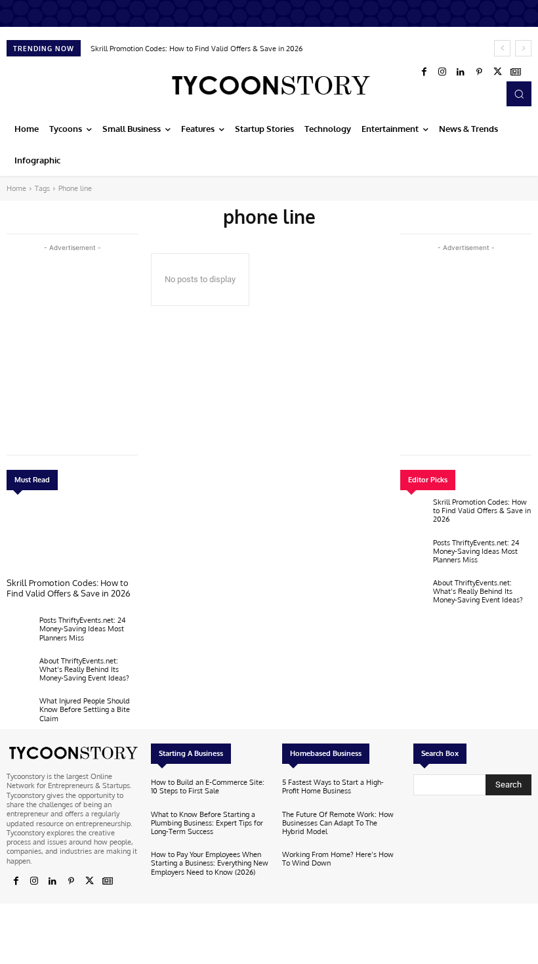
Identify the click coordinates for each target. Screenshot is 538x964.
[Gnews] (516, 72)
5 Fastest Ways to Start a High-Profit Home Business (333, 786)
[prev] (502, 48)
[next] (523, 48)
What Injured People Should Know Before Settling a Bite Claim (84, 709)
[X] (497, 72)
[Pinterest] (479, 72)
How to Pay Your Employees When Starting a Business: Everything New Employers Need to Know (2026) (209, 863)
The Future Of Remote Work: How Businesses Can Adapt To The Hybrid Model (338, 823)
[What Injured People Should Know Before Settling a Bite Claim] (20, 713)
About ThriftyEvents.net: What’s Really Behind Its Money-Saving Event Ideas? (84, 669)
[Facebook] (424, 72)
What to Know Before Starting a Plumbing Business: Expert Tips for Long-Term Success (207, 823)
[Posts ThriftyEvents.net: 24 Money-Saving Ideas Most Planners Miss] (20, 632)
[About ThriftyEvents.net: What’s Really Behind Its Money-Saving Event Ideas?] (20, 673)
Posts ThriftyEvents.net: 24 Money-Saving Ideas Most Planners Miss (82, 629)
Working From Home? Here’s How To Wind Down (338, 859)
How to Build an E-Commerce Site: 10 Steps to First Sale (207, 786)
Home (16, 188)
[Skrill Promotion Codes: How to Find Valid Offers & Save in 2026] (72, 537)
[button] (519, 93)
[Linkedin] (460, 72)
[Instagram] (442, 72)
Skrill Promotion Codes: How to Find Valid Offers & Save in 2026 (196, 48)
